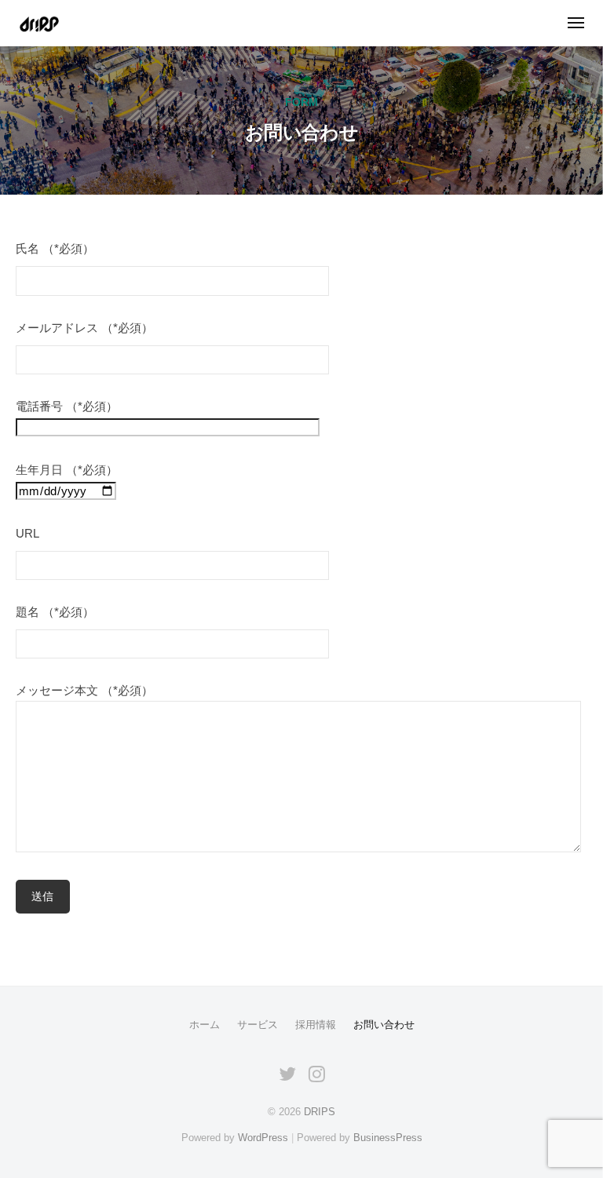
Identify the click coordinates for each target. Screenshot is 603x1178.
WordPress (263, 1137)
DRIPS (319, 1112)
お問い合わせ (384, 1024)
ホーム (204, 1024)
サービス (257, 1024)
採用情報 (315, 1024)
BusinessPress (387, 1137)
